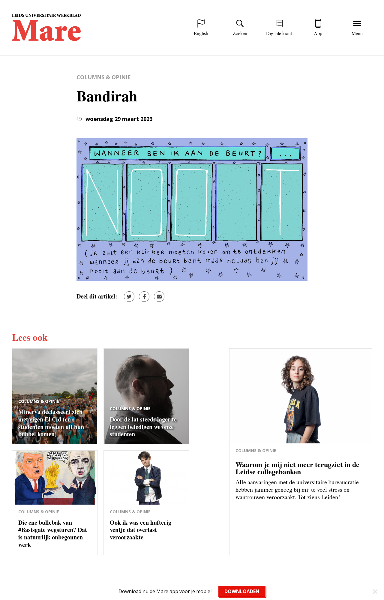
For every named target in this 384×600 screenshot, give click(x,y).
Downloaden (242, 591)
